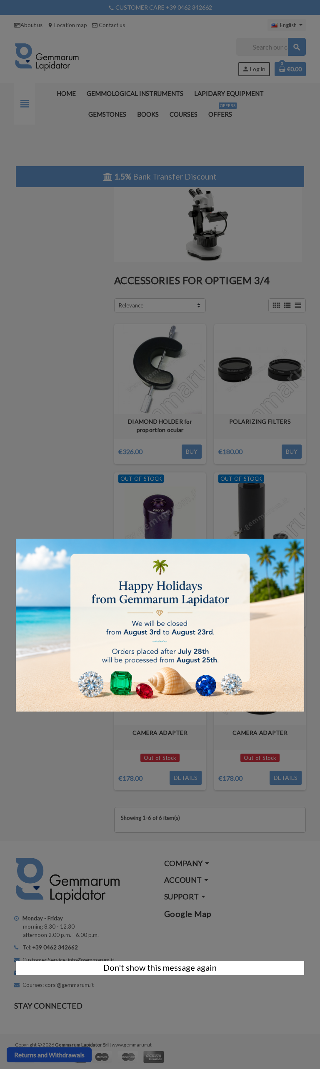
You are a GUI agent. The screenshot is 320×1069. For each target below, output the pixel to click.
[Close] (304, 534)
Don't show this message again (160, 967)
